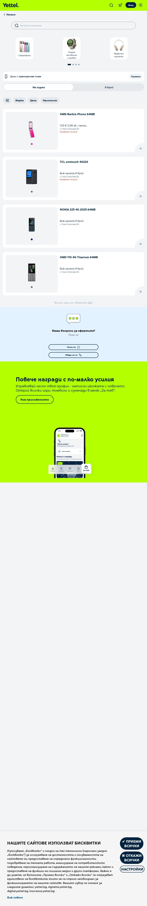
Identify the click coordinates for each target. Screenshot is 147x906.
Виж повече (15, 897)
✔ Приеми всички (131, 843)
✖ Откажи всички (132, 857)
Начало (11, 14)
